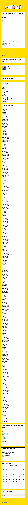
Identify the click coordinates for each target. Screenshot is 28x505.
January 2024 (5, 152)
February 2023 (5, 168)
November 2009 (5, 390)
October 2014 (5, 308)
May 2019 (4, 231)
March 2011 (4, 368)
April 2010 (4, 383)
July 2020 (4, 211)
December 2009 (5, 389)
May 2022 (4, 180)
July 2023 (4, 161)
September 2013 (5, 326)
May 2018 (4, 247)
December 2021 (5, 187)
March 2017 (4, 267)
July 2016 (4, 278)
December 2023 (5, 154)
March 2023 (4, 166)
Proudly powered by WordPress (8, 501)
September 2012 (5, 343)
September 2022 (5, 175)
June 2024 (4, 145)
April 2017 (4, 266)
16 (3, 479)
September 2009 (5, 393)
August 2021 (4, 193)
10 (6, 476)
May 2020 (4, 214)
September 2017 (5, 259)
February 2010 (5, 386)
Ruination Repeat (5, 97)
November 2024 (5, 138)
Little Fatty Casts (5, 92)
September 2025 (5, 124)
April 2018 (4, 249)
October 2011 (5, 358)
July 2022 (4, 178)
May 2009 (4, 398)
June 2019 (4, 229)
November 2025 (5, 122)
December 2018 (5, 238)
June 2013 (4, 330)
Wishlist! (4, 458)
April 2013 (4, 333)
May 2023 (4, 164)
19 (13, 479)
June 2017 (4, 263)
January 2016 (5, 287)
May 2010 (4, 382)
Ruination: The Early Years (8, 98)
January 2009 (5, 404)
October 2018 (5, 240)
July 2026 (4, 110)
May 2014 (4, 315)
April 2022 (4, 182)
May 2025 (4, 130)
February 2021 (5, 201)
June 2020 (4, 212)
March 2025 (4, 133)
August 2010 (4, 378)
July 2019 (4, 228)
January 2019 (5, 236)
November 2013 (5, 323)
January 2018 (5, 253)
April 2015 (4, 299)
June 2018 (4, 246)
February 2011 (5, 369)
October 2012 (5, 341)
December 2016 (5, 271)
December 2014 (5, 305)
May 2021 (4, 197)
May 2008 (4, 415)
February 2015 (5, 302)
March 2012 (4, 351)
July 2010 (4, 379)
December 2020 (5, 204)
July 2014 (4, 312)
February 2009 (5, 403)
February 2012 (5, 352)
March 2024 (4, 150)
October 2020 (5, 207)
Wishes (7, 44)
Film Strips (4, 90)
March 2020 (4, 217)
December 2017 (5, 254)
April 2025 (4, 131)
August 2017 (4, 260)
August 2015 (4, 294)
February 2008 (5, 419)
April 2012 (4, 350)
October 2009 (5, 392)
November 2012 (5, 340)
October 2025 (5, 123)
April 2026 (4, 115)
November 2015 (5, 289)
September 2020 (5, 208)
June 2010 (4, 380)
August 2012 (4, 344)
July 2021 (4, 194)
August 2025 (4, 126)
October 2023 (5, 157)
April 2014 (4, 316)
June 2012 (4, 347)
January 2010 (5, 387)
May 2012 (4, 348)
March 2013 (4, 334)
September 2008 (5, 410)
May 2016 (4, 281)
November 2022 (5, 172)
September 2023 (5, 158)
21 (19, 479)
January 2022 (5, 186)
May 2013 (4, 331)
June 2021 (4, 196)
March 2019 (4, 233)
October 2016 (5, 274)
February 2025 (5, 134)
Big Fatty (18, 41)
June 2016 (4, 280)
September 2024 (5, 141)
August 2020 (4, 210)
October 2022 (5, 173)
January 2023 (5, 169)
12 (13, 476)
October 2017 (5, 257)
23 (3, 481)
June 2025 (4, 129)
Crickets (8, 43)
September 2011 (5, 359)
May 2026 (4, 113)
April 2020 (4, 215)
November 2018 (5, 239)
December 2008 (5, 405)
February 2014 (5, 319)
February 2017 (5, 268)
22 (23, 479)
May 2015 (4, 298)
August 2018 (4, 243)
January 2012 (5, 354)
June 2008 (4, 414)
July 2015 (4, 295)
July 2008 (4, 412)
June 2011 (4, 364)
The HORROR (5, 99)
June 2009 (4, 397)
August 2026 (4, 109)
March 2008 (4, 418)
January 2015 (5, 303)
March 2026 (4, 116)
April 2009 (4, 400)
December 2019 (5, 221)
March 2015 (4, 301)
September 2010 (5, 376)
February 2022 (5, 185)
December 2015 (5, 288)
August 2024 (4, 143)
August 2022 (4, 176)
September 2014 (5, 309)
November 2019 (5, 222)
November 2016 (5, 273)
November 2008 (5, 407)
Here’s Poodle (5, 91)
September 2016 (5, 275)
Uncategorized (5, 101)
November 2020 (5, 206)
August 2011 (4, 361)
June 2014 (4, 313)
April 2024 (4, 148)
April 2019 (4, 232)
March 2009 (4, 401)
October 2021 (5, 190)
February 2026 (5, 117)
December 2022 (5, 171)
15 (23, 476)
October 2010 (5, 375)
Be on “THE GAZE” (6, 453)
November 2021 (5, 189)
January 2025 (5, 136)
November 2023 (5, 155)
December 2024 (5, 137)
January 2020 (5, 219)
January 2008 (5, 421)
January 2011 (5, 371)
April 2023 (4, 165)
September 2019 (5, 225)
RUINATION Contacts (6, 455)
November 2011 (5, 357)
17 (6, 479)
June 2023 (4, 162)
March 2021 (4, 200)
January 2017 (5, 270)
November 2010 (5, 373)
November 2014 (5, 306)
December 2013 (5, 322)
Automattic (4, 502)
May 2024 (4, 147)
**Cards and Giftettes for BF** (8, 452)
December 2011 (5, 355)
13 (16, 476)
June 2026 (4, 112)
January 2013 (5, 337)
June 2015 (4, 296)
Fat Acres (4, 88)
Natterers (4, 94)
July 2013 (4, 329)
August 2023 (4, 159)
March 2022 (4, 183)
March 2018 (4, 250)
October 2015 (5, 291)
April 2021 (4, 199)
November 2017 (5, 256)
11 (9, 476)
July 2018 (4, 245)
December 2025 (5, 120)
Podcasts (4, 95)
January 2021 (5, 203)
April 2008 (4, 417)
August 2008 (4, 411)
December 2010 (5, 372)
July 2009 (4, 396)
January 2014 (5, 320)
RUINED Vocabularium (7, 456)
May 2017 (4, 264)
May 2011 (4, 365)
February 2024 (5, 151)
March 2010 (4, 385)
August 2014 (4, 310)
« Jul (3, 487)
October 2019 (5, 224)
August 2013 (4, 327)
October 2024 (5, 140)
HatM (8, 67)
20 (16, 479)
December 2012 (5, 338)
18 (9, 479)
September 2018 (5, 242)
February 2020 (5, 218)
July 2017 (4, 261)
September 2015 (5, 292)
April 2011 (4, 366)
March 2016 (4, 284)
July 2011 (4, 362)
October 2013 (5, 324)
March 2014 (4, 317)
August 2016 (4, 277)
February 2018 (5, 252)
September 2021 (5, 192)
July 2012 (4, 345)
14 (19, 476)
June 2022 (4, 179)
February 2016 (5, 285)
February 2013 (5, 336)
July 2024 (4, 144)
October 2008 (5, 408)
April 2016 (4, 282)
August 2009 (4, 394)
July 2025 (4, 127)
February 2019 (5, 235)
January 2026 (5, 119)
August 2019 (4, 226)
